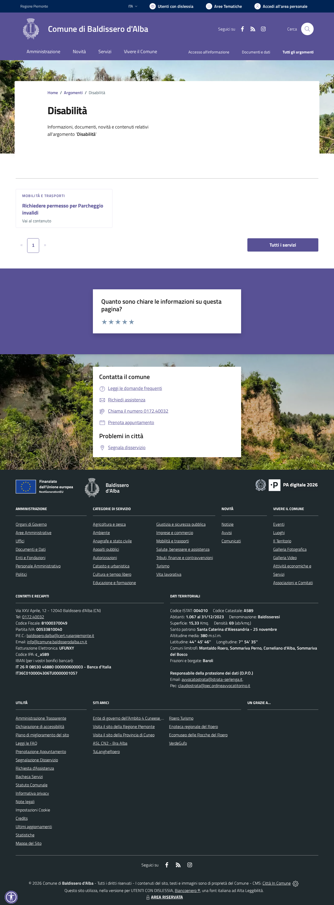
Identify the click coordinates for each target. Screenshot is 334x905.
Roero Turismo (181, 718)
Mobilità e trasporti (43, 195)
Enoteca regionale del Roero (193, 726)
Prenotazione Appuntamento (41, 751)
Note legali (25, 801)
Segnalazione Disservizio (37, 760)
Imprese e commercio (174, 532)
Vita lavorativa (168, 574)
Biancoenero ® (187, 890)
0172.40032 (33, 617)
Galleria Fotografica (290, 549)
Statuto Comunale (31, 785)
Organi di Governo (31, 524)
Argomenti (73, 92)
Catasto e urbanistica (111, 566)
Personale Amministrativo (38, 566)
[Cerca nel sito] (307, 29)
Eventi (278, 524)
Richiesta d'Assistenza (35, 768)
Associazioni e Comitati (293, 582)
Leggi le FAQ (26, 743)
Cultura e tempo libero (112, 574)
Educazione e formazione (114, 582)
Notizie (228, 524)
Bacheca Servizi (29, 776)
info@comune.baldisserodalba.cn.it (57, 642)
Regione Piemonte (34, 6)
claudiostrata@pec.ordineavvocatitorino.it (214, 685)
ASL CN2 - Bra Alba (110, 743)
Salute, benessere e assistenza (183, 549)
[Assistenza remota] (295, 883)
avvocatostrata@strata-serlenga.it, (212, 679)
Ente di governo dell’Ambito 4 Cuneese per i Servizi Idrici (141, 718)
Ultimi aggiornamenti (34, 826)
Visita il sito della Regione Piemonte (124, 726)
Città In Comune (277, 883)
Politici (21, 574)
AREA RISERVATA (167, 897)
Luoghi (279, 532)
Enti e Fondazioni (30, 557)
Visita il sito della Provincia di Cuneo (123, 735)
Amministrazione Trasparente (41, 718)
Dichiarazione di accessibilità (40, 726)
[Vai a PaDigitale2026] (286, 484)
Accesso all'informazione (208, 52)
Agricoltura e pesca (109, 524)
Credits (22, 818)
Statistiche (25, 835)
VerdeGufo (178, 743)
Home (52, 92)
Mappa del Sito (28, 843)
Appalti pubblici (106, 549)
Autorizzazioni (105, 557)
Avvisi (227, 532)
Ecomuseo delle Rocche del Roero (198, 735)
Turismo (162, 566)
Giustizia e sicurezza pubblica (181, 524)
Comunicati (231, 541)
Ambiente (101, 532)
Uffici (20, 541)
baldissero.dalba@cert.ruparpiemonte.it (60, 635)
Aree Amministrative (33, 532)
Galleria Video (285, 557)
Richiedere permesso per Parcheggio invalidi (62, 209)
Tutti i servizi (283, 244)
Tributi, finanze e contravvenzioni (184, 557)
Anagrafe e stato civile (112, 541)
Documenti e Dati (31, 549)
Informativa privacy (32, 793)
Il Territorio (282, 541)
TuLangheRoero (106, 751)
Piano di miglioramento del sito (42, 735)
